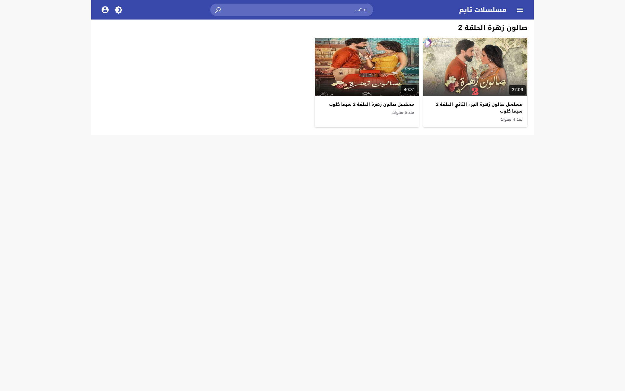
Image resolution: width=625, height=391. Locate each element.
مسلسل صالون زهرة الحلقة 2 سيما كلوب (371, 104)
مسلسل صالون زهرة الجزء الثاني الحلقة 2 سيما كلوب (479, 107)
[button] (218, 10)
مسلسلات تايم (483, 9)
